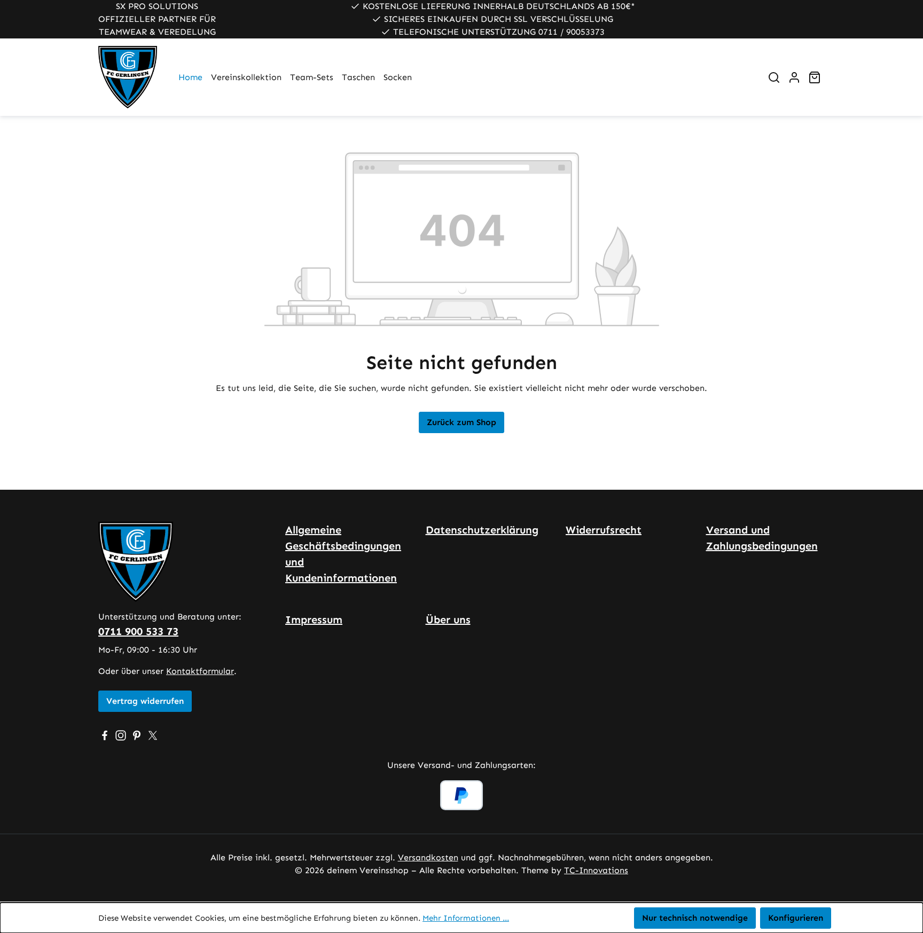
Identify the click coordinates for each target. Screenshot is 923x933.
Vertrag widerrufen (145, 701)
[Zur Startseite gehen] (127, 77)
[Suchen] (774, 77)
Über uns (448, 619)
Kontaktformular (200, 671)
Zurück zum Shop (461, 422)
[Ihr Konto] (794, 77)
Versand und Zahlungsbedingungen (762, 537)
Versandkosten (428, 857)
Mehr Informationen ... (466, 918)
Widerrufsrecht (604, 529)
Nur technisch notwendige (695, 918)
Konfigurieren (795, 918)
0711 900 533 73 (138, 631)
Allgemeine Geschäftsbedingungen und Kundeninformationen (343, 553)
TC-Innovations (596, 870)
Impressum (313, 619)
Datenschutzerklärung (482, 529)
